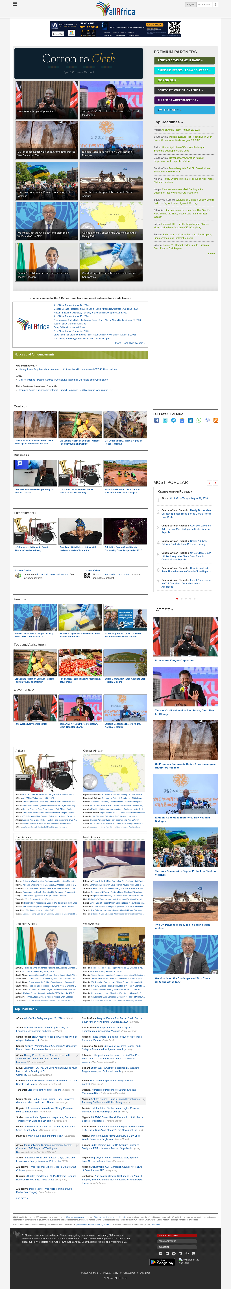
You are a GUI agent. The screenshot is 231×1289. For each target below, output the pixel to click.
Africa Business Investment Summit (36, 386)
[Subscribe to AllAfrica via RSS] (193, 1253)
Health (18, 599)
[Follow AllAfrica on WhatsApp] (199, 420)
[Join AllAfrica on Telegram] (173, 420)
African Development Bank (179, 60)
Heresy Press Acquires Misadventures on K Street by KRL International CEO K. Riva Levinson (68, 369)
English (192, 4)
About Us (145, 1273)
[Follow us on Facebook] (160, 1253)
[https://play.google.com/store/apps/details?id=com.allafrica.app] (162, 1262)
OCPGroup (167, 80)
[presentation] (209, 483)
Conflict (19, 406)
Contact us (155, 1225)
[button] (177, 598)
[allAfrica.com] (33, 324)
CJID (18, 376)
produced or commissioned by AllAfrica (93, 1225)
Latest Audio (23, 570)
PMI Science (168, 110)
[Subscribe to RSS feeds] (215, 420)
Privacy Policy (110, 1273)
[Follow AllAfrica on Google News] (182, 420)
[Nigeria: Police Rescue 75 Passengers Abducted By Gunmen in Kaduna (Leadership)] (114, 946)
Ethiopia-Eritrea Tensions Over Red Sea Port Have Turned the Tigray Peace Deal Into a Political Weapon (182, 213)
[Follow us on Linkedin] (180, 1253)
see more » (22, 1198)
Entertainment (24, 513)
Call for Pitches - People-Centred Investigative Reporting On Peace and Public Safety (63, 379)
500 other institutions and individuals (110, 1217)
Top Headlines (167, 122)
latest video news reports (117, 574)
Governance (23, 689)
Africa (19, 750)
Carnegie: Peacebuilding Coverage (183, 70)
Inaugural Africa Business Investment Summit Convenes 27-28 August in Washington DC (65, 390)
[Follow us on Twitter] (167, 1253)
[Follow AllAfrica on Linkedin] (190, 420)
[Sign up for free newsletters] (207, 420)
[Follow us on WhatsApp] (187, 1253)
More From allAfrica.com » (130, 343)
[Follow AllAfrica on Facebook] (156, 420)
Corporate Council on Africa (179, 90)
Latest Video (92, 570)
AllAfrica (115, 8)
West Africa (90, 923)
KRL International (25, 365)
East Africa (22, 837)
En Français (204, 4)
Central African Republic (174, 491)
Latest (161, 610)
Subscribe (164, 1247)
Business (20, 455)
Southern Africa (25, 923)
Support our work (168, 1235)
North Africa (90, 837)
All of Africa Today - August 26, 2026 (177, 129)
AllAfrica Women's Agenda (177, 100)
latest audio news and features (53, 574)
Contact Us (129, 1273)
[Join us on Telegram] (174, 1253)
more (211, 253)
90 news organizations (75, 1217)
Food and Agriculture (29, 644)
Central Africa (92, 750)
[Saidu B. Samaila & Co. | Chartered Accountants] (115, 29)
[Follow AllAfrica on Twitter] (165, 420)
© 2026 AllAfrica (89, 1273)
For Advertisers (167, 1241)
